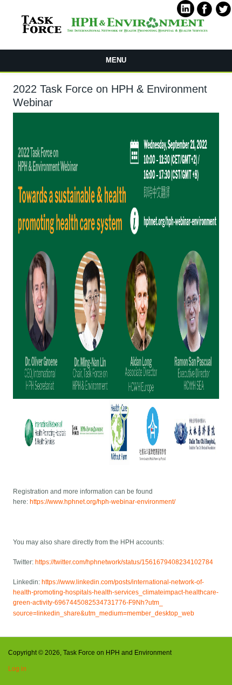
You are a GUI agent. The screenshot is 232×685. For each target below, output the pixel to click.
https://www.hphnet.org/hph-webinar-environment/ (102, 502)
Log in (17, 669)
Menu (116, 60)
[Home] (115, 34)
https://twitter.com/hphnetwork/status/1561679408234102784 (124, 562)
